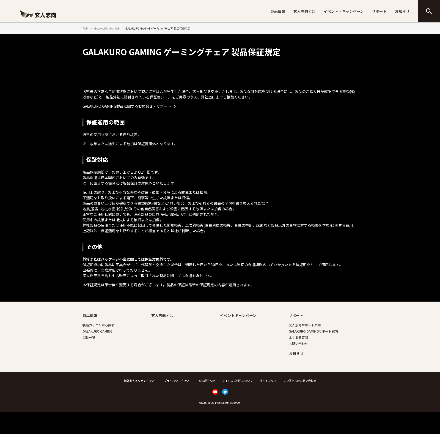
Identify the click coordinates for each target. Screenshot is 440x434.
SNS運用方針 (207, 380)
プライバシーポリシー (178, 380)
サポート (379, 11)
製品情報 (277, 11)
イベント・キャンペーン (344, 11)
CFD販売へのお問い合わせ (300, 380)
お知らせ (402, 11)
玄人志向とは (304, 11)
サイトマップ (268, 380)
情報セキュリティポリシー (140, 380)
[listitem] (130, 106)
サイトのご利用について (237, 380)
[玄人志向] (37, 19)
